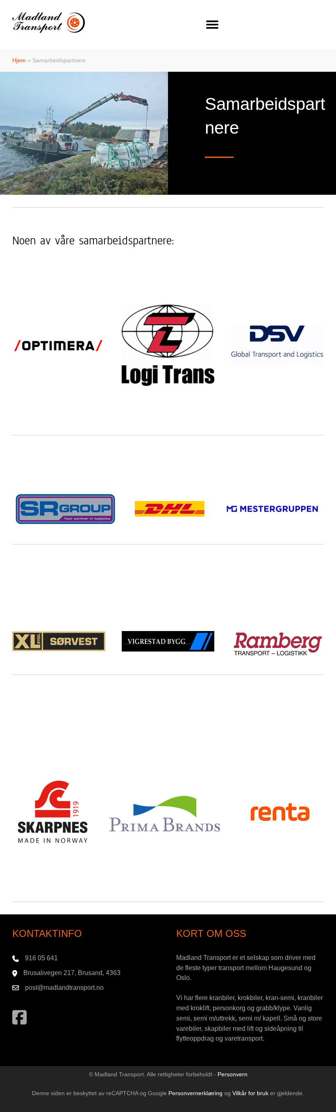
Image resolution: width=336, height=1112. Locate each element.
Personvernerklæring (195, 1093)
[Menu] (212, 25)
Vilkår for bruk (250, 1093)
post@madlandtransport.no (64, 987)
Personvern (232, 1074)
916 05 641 (41, 958)
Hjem (19, 60)
